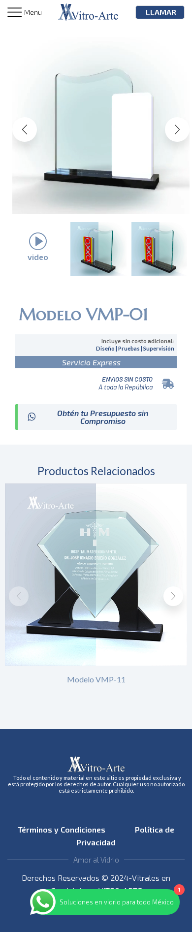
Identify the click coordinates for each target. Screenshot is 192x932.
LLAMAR (161, 12)
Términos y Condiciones (64, 829)
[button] (24, 129)
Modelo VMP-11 (96, 679)
